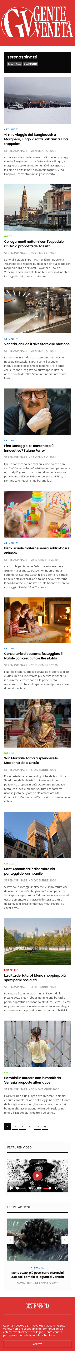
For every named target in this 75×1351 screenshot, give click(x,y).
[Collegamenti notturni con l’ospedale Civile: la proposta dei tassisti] (37, 207)
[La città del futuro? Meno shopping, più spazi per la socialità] (37, 941)
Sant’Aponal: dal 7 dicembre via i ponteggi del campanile (30, 871)
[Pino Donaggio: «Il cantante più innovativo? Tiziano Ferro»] (37, 411)
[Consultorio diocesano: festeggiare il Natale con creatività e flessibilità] (37, 620)
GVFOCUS (9, 236)
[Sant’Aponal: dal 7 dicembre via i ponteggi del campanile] (37, 835)
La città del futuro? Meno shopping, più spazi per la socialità (35, 977)
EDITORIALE (11, 970)
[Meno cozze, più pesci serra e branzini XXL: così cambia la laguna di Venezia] (37, 1240)
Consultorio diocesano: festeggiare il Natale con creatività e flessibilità (33, 656)
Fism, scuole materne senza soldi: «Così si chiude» (37, 550)
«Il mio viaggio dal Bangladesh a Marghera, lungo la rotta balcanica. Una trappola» (36, 139)
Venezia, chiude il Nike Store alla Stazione (37, 344)
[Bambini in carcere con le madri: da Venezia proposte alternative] (37, 1044)
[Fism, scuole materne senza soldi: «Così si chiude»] (37, 514)
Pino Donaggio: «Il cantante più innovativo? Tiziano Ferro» (29, 448)
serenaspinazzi (22, 57)
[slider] (21, 1188)
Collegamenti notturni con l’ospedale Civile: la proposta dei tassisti (34, 244)
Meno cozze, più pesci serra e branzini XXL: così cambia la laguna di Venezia (37, 1275)
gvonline (24, 1283)
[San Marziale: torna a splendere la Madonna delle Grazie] (37, 723)
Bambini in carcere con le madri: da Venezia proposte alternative (32, 1080)
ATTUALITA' (11, 129)
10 (37, 1126)
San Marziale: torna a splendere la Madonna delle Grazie (31, 760)
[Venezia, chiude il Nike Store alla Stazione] (37, 310)
